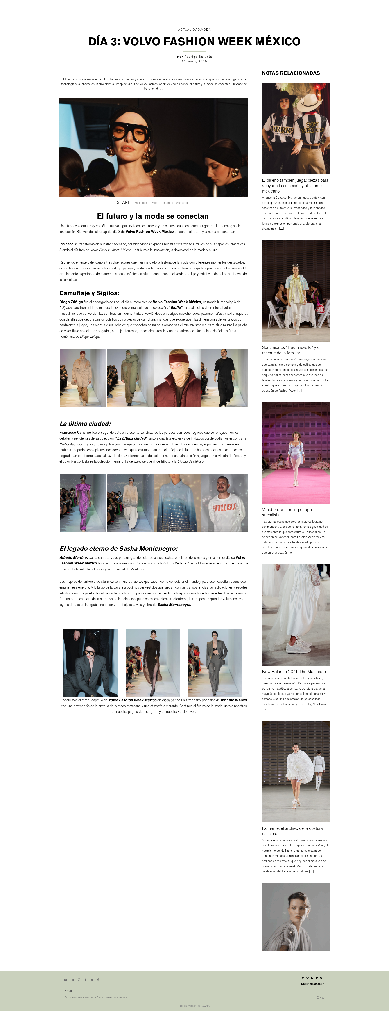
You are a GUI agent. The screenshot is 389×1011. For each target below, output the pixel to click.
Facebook (141, 202)
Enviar (321, 997)
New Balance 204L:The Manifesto (294, 671)
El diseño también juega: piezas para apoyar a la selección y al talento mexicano (295, 186)
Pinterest (167, 202)
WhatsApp (182, 202)
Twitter (154, 202)
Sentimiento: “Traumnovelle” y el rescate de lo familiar (291, 350)
